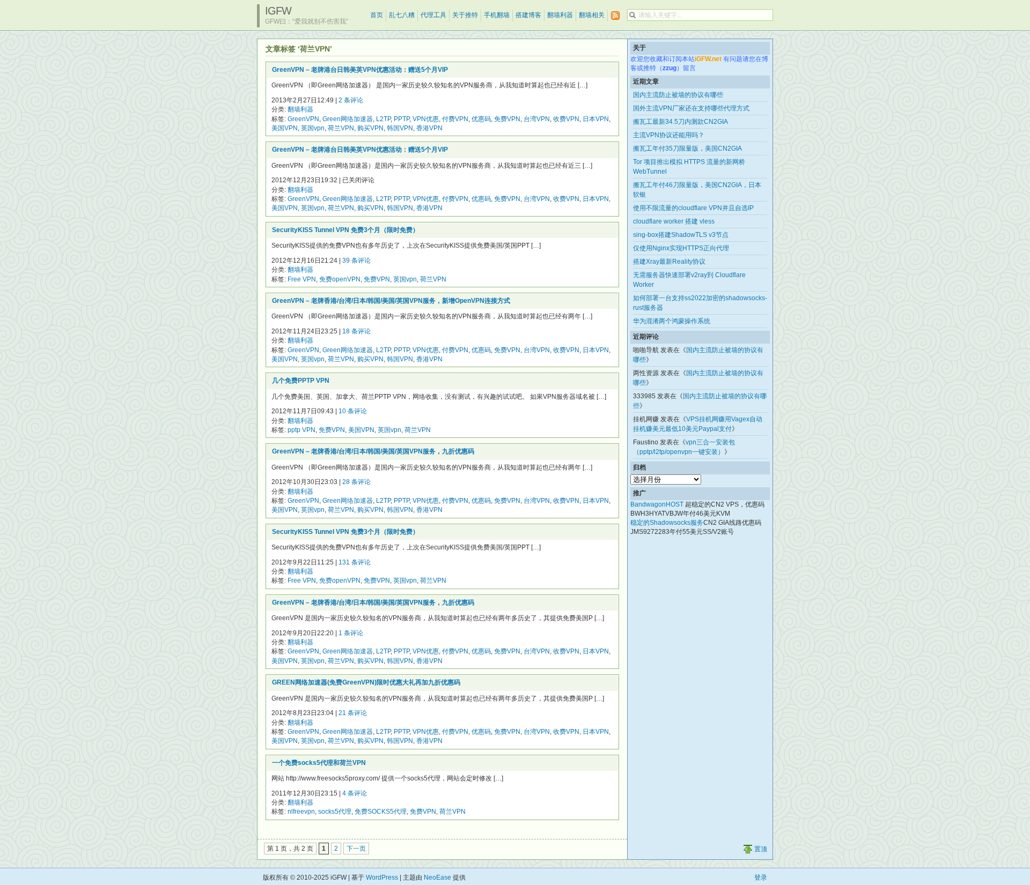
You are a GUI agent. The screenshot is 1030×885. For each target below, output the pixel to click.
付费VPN (455, 119)
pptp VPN (301, 430)
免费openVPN (339, 279)
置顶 (760, 849)
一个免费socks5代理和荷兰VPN (319, 763)
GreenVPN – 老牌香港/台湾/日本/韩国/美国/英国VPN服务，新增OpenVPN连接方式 (391, 300)
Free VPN (302, 279)
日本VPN (596, 119)
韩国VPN (400, 128)
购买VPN (370, 128)
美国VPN (284, 128)
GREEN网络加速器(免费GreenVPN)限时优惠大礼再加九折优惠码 (366, 682)
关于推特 (465, 15)
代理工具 (433, 15)
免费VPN (507, 119)
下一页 (356, 848)
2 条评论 (351, 100)
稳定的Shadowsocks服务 (666, 522)
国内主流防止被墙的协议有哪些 (678, 95)
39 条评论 (356, 260)
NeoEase (437, 877)
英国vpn (313, 128)
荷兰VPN (341, 128)
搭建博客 (528, 15)
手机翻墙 (497, 15)
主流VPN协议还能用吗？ (668, 135)
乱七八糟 (402, 15)
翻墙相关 (592, 15)
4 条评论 (354, 793)
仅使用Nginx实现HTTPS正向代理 (681, 248)
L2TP (383, 119)
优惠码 (481, 119)
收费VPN (566, 119)
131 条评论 (355, 562)
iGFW (278, 11)
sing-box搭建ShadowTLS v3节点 (681, 235)
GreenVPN (303, 119)
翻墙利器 (560, 15)
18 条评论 (356, 331)
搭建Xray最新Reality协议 (669, 261)
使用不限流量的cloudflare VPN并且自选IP (693, 208)
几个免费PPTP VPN (300, 380)
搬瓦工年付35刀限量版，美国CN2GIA (687, 148)
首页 (376, 15)
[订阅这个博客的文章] (615, 16)
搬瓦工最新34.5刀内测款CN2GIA (680, 121)
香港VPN (429, 128)
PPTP (401, 119)
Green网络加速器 (347, 119)
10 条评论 (353, 411)
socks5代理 (334, 811)
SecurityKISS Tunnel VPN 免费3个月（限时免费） (345, 230)
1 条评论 (351, 633)
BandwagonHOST (656, 504)
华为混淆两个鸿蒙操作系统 (671, 321)
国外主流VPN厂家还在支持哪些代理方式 (691, 108)
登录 (760, 877)
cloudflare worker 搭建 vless (674, 221)
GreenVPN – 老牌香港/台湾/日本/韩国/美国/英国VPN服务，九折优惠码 (373, 451)
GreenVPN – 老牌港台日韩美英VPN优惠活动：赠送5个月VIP (360, 69)
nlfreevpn (301, 811)
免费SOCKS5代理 (381, 811)
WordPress (382, 877)
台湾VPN (537, 119)
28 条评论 (356, 482)
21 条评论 (353, 713)
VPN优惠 (426, 119)
